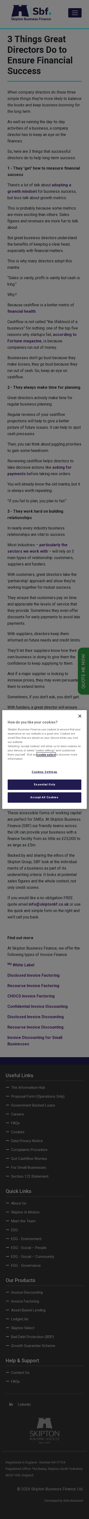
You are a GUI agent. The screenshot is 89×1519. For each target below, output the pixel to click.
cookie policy (46, 754)
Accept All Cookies (44, 797)
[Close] (79, 716)
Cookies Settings (44, 772)
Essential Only (44, 784)
